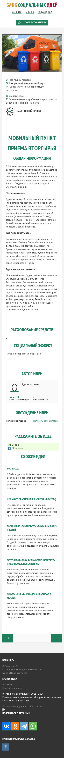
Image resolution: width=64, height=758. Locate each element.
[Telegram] (24, 726)
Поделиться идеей (35, 22)
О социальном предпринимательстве (22, 669)
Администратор (30, 384)
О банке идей (9, 666)
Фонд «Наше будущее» (14, 673)
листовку (44, 223)
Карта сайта (36, 706)
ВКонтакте (17, 448)
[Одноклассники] (15, 726)
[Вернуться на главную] (32, 7)
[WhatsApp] (33, 726)
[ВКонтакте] (6, 726)
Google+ (16, 445)
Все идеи (7, 684)
